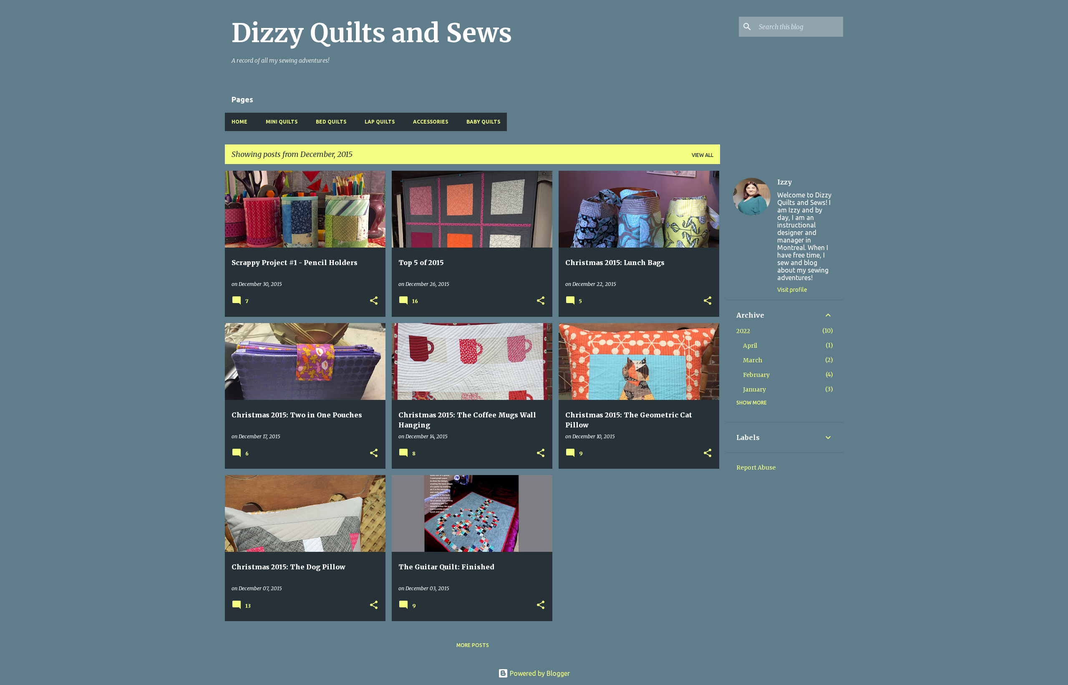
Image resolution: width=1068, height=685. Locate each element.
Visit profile (792, 289)
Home (239, 121)
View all (702, 155)
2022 (743, 331)
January (754, 389)
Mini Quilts (281, 121)
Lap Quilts (380, 121)
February (756, 375)
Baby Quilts (483, 121)
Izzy (784, 182)
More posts (472, 645)
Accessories (430, 121)
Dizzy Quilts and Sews (372, 33)
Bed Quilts (331, 121)
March (752, 360)
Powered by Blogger (539, 673)
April (750, 345)
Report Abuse (756, 467)
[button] (374, 301)
